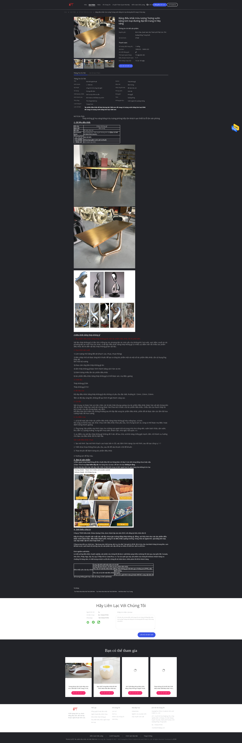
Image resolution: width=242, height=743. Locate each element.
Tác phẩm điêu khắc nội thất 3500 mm (106, 591)
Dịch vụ (114, 714)
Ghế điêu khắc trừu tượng (125, 591)
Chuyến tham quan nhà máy (121, 5)
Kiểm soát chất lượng (138, 5)
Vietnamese (172, 5)
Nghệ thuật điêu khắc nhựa (99, 714)
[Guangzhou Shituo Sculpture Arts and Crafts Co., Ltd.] (89, 623)
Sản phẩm (92, 5)
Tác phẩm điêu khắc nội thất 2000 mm (84, 591)
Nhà (85, 5)
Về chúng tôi (106, 5)
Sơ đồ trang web (114, 736)
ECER (174, 739)
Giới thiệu (115, 719)
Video (99, 5)
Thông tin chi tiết (80, 73)
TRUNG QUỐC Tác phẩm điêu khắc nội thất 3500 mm (81, 739)
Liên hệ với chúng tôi (153, 5)
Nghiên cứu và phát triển (139, 714)
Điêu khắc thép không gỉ (98, 717)
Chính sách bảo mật (132, 736)
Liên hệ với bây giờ (125, 66)
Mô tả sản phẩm (94, 73)
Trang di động (148, 736)
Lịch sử (114, 711)
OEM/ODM (135, 711)
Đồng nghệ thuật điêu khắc (99, 711)
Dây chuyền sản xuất (138, 716)
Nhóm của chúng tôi (118, 716)
